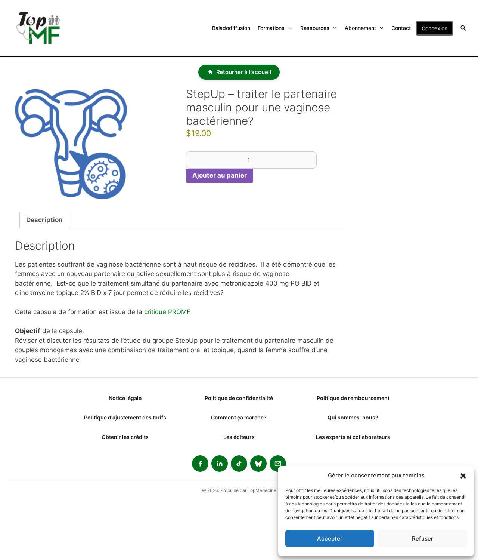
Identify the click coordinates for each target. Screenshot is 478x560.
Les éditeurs (239, 437)
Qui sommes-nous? (353, 417)
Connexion (434, 28)
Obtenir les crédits (125, 437)
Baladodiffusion (231, 28)
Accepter (329, 538)
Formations (271, 28)
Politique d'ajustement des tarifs (125, 417)
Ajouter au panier (219, 175)
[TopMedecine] (42, 28)
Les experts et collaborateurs (353, 437)
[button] (463, 475)
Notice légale (125, 398)
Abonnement (360, 28)
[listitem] (200, 463)
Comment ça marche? (239, 417)
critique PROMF (167, 312)
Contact (401, 28)
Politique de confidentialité (239, 398)
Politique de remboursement (353, 398)
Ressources (314, 28)
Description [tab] (44, 220)
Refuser (422, 538)
